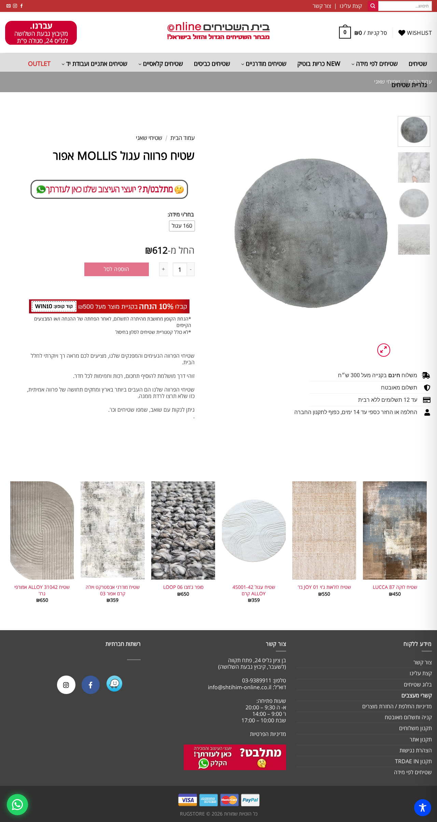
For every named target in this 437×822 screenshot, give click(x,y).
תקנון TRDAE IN (413, 761)
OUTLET (39, 63)
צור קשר (422, 662)
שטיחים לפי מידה (376, 63)
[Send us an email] (8, 6)
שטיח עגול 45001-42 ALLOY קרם (253, 590)
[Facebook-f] (91, 685)
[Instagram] (66, 685)
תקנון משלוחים (415, 728)
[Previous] (381, 237)
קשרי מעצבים (416, 695)
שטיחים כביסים (212, 63)
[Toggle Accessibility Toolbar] (422, 807)
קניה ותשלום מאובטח (408, 717)
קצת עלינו (421, 673)
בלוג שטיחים (418, 684)
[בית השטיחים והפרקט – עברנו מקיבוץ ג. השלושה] (218, 32)
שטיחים (418, 63)
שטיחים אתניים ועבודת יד (96, 63)
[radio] (182, 226)
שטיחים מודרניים (265, 63)
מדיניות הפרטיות (268, 734)
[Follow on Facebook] (21, 6)
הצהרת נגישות (415, 750)
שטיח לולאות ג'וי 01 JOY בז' (324, 587)
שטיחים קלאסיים (162, 63)
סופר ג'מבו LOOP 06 (183, 587)
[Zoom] (384, 350)
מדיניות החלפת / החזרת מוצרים (397, 706)
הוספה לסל (116, 269)
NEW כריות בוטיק (318, 63)
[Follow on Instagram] (15, 6)
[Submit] (373, 6)
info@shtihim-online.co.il (239, 687)
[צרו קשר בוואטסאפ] (17, 804)
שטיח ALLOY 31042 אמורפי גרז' (42, 590)
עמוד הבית (182, 138)
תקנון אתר (421, 739)
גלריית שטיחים (409, 85)
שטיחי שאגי (149, 138)
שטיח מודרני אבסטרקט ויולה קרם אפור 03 (113, 590)
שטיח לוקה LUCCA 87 (395, 587)
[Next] (235, 237)
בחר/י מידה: (181, 214)
